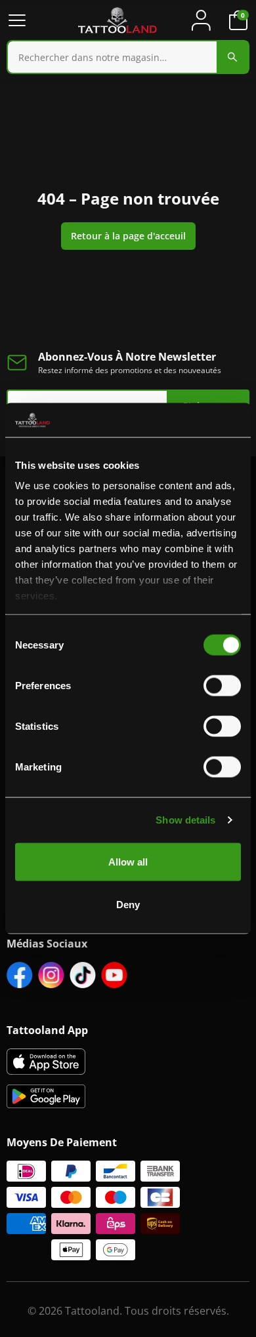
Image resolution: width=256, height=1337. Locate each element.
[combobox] (128, 57)
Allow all (128, 861)
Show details (185, 820)
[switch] (222, 685)
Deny (128, 904)
